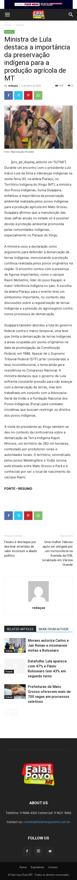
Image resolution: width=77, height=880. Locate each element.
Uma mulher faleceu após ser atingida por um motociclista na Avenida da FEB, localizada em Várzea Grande (57, 553)
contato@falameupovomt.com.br (47, 822)
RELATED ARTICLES (20, 629)
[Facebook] (8, 95)
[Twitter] (18, 95)
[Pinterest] (28, 95)
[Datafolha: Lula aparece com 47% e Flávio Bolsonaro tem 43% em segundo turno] (15, 666)
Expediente (37, 867)
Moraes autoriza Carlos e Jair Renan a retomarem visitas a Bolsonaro (48, 645)
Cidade (9, 650)
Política (20, 25)
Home (8, 25)
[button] (7, 15)
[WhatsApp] (38, 95)
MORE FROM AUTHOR (53, 629)
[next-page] (13, 712)
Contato (53, 867)
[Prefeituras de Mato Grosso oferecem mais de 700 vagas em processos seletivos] (15, 691)
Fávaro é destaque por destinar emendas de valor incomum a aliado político (20, 549)
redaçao (13, 85)
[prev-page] (7, 712)
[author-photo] (38, 602)
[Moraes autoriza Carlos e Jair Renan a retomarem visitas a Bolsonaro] (15, 645)
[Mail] (50, 851)
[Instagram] (38, 851)
